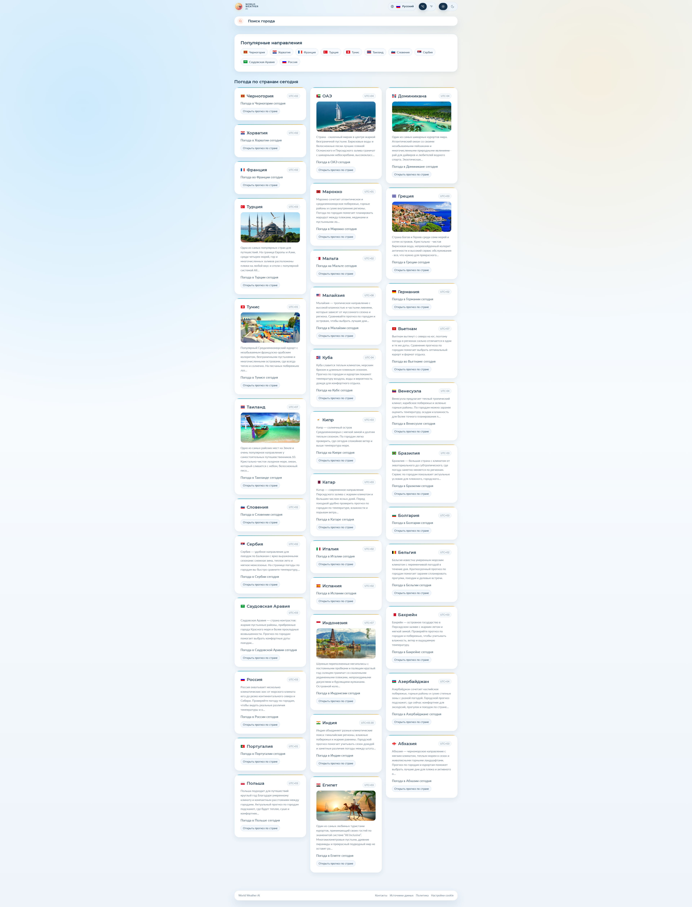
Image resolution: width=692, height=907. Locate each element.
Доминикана (412, 96)
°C (422, 6)
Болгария (408, 515)
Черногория (260, 96)
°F (431, 6)
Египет (329, 785)
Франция (257, 169)
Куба (327, 357)
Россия (254, 679)
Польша (255, 783)
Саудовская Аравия (268, 606)
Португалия (260, 746)
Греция (406, 196)
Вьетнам (407, 328)
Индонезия (334, 622)
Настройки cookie (442, 895)
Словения (257, 507)
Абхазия (407, 743)
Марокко (332, 191)
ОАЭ (327, 96)
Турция (255, 206)
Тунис (253, 306)
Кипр (328, 419)
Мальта (330, 258)
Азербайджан (413, 681)
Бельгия (407, 552)
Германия (408, 291)
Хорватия (257, 132)
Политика (422, 895)
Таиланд (256, 407)
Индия (329, 722)
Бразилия (409, 453)
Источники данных (401, 895)
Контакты (381, 895)
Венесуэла (409, 391)
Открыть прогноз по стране (260, 111)
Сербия (255, 544)
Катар (328, 482)
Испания (332, 585)
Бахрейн (407, 614)
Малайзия (333, 295)
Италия (330, 548)
